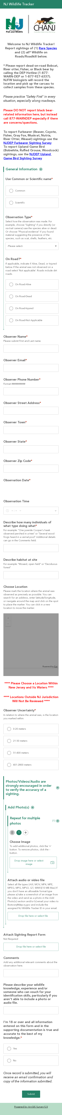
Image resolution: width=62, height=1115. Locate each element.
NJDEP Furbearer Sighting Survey (27, 143)
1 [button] (19, 832)
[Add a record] (25, 832)
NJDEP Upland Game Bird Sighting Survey (27, 156)
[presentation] (32, 191)
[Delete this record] (12, 832)
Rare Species (48, 48)
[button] (41, 169)
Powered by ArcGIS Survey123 (31, 1107)
